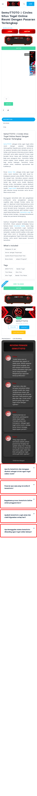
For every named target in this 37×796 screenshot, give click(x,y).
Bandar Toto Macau (21, 275)
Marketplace (6, 338)
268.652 (8, 104)
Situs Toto (19, 272)
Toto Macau (8, 272)
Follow (13, 327)
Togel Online (12, 188)
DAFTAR (27, 31)
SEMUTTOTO (9, 269)
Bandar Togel (21, 269)
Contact (24, 327)
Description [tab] (7, 119)
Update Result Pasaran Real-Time (15, 256)
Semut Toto (11, 172)
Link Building (17, 338)
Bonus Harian (9, 259)
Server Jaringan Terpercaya (13, 252)
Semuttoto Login (25, 212)
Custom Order (18, 332)
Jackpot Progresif (21, 259)
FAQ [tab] (4, 127)
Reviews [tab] (6, 123)
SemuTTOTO (7, 144)
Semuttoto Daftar (19, 226)
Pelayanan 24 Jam (10, 249)
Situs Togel (8, 275)
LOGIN (10, 31)
